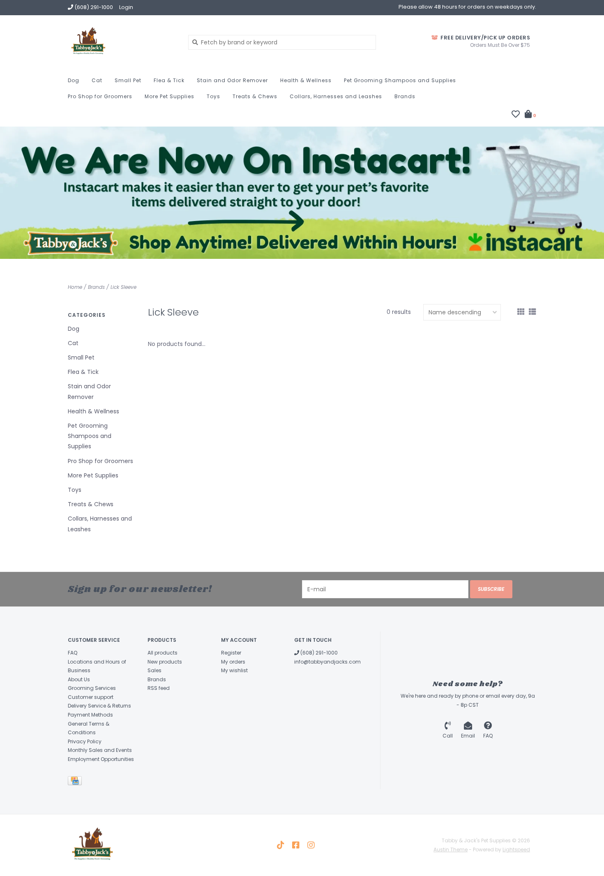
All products (163, 652)
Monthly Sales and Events (100, 750)
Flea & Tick (169, 80)
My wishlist (234, 670)
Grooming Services (92, 688)
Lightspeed (516, 849)
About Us (79, 679)
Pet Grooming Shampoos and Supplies (400, 80)
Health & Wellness (306, 80)
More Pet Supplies (169, 96)
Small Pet (128, 80)
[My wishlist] (516, 115)
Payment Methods (90, 714)
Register (231, 652)
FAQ (72, 652)
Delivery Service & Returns (99, 705)
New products (165, 661)
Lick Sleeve (123, 287)
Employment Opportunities (101, 759)
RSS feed (159, 688)
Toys (213, 96)
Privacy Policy (84, 741)
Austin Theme (450, 849)
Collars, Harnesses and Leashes (336, 96)
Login (126, 7)
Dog (73, 80)
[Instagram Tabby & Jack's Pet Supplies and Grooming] (311, 845)
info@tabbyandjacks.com (327, 661)
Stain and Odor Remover (232, 80)
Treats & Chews (255, 96)
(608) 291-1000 (318, 652)
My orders (233, 661)
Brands (404, 96)
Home (75, 287)
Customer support (90, 697)
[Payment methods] (76, 782)
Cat (97, 80)
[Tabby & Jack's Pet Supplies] (122, 41)
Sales (154, 670)
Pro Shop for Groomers (100, 96)
